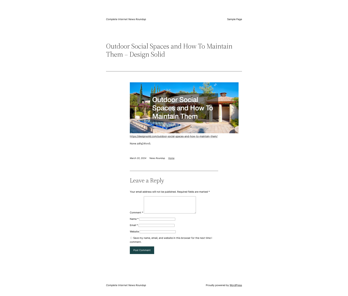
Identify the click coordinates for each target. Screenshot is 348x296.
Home (171, 158)
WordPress (236, 285)
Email (134, 225)
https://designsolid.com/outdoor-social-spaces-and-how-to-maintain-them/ (173, 136)
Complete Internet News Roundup (126, 19)
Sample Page (234, 19)
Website (134, 231)
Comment (136, 212)
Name (134, 218)
